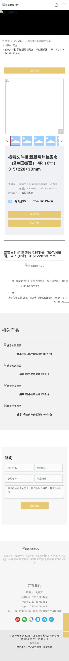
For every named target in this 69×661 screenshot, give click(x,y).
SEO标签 (47, 647)
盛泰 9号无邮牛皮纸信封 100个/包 (34, 354)
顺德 (39, 646)
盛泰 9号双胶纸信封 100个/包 (34, 374)
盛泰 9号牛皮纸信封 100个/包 (34, 394)
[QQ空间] (44, 619)
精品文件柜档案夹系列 (39, 41)
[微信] (24, 619)
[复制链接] (51, 619)
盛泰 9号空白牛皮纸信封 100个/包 (34, 414)
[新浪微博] (17, 619)
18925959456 (40, 597)
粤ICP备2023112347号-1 (34, 639)
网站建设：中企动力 (27, 647)
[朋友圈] (31, 619)
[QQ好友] (37, 619)
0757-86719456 (42, 201)
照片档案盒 (11, 45)
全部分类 (34, 70)
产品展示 (18, 41)
